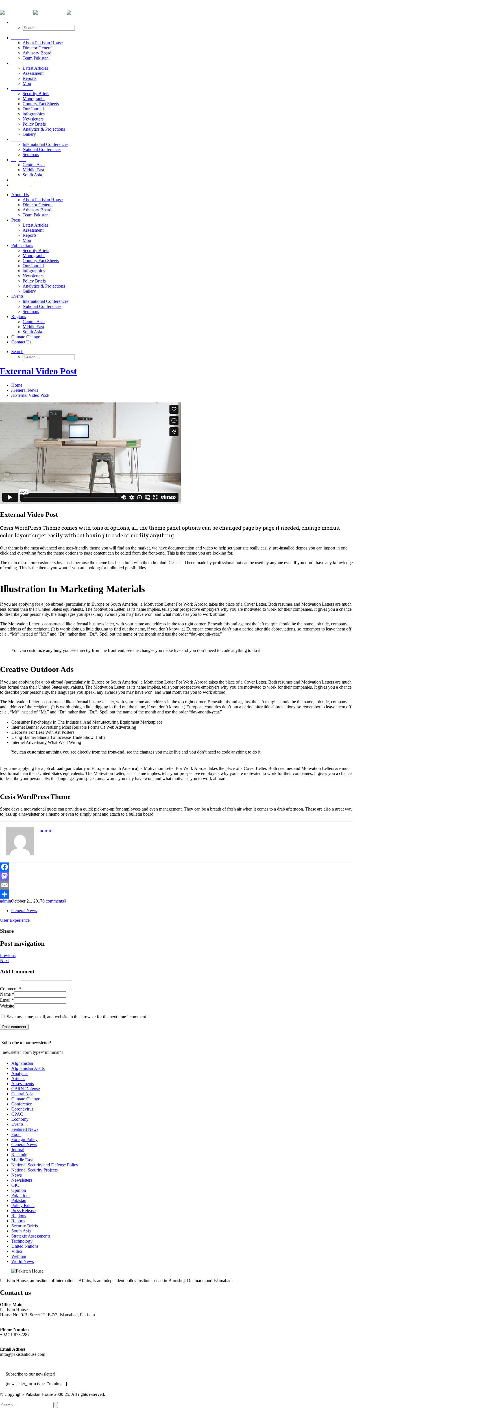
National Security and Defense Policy (44, 1164)
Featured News (24, 1129)
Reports (18, 1220)
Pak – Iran (20, 1195)
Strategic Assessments (30, 1236)
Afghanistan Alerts (28, 1068)
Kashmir (19, 1154)
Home (16, 385)
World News (22, 1261)
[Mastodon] (176, 876)
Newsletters (21, 1180)
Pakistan (18, 1200)
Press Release (23, 1210)
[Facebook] (176, 866)
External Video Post (38, 371)
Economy (20, 1119)
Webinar (18, 1256)
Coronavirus (22, 1109)
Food (16, 1134)
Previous (8, 955)
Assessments (22, 1083)
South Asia (21, 1231)
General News (25, 390)
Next (4, 960)
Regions (18, 1215)
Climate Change (25, 1098)
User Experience (15, 920)
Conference (21, 1104)
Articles (18, 1078)
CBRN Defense (25, 1088)
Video (16, 1251)
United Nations (24, 1246)
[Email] (176, 885)
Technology (21, 1241)
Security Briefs (24, 1225)
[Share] (176, 894)
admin (5, 901)
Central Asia (22, 1093)
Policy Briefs (22, 1205)
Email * (7, 1000)
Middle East (22, 1159)
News (16, 1175)
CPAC (17, 1114)
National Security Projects (34, 1170)
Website (7, 1006)
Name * (7, 994)
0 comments (53, 901)
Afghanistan (22, 1063)
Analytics (19, 1073)
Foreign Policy (24, 1139)
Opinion (18, 1190)
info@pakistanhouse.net (21, 7)
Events (17, 1124)
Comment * (10, 988)
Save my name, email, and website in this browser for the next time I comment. (77, 1016)
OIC (15, 1185)
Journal (17, 1149)
